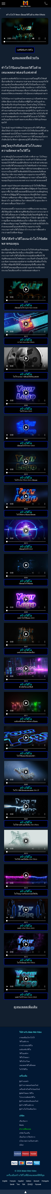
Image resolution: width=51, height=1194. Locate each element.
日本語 (30, 1184)
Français (13, 1181)
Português (45, 1181)
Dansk (12, 1184)
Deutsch (36, 1181)
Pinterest (25, 1154)
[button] (26, 291)
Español (21, 1181)
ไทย (18, 1184)
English (4, 1181)
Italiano (28, 1181)
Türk (23, 1184)
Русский (38, 1184)
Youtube (33, 1154)
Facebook (17, 1154)
